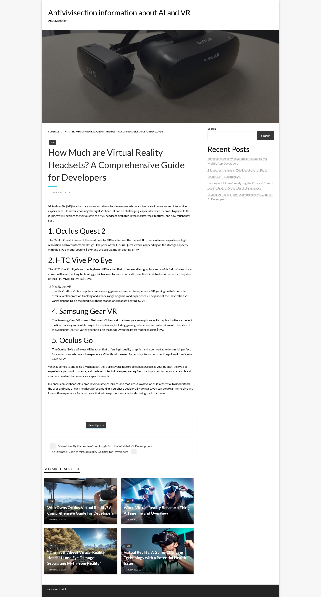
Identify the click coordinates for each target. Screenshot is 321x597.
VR (65, 131)
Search (211, 128)
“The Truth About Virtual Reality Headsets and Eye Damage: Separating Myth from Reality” (76, 557)
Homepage (53, 131)
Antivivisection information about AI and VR (119, 12)
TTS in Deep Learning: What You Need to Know (237, 170)
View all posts (96, 425)
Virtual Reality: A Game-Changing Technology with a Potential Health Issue (155, 557)
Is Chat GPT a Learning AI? (224, 176)
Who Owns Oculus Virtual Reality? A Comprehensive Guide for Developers (80, 510)
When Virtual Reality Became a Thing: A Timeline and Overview (157, 510)
